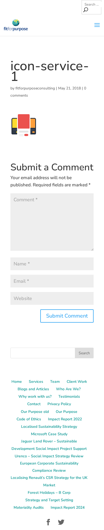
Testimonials (69, 396)
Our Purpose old (35, 411)
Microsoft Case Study (49, 434)
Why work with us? (34, 396)
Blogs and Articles (33, 389)
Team (55, 381)
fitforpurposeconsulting (35, 88)
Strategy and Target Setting (49, 500)
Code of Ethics (29, 419)
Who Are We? (68, 389)
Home (16, 381)
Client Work (77, 381)
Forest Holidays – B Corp (49, 492)
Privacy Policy (59, 403)
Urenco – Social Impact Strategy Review (49, 456)
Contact (34, 403)
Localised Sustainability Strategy (49, 426)
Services (36, 381)
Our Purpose (66, 411)
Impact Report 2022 (65, 419)
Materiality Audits (29, 507)
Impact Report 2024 (68, 507)
